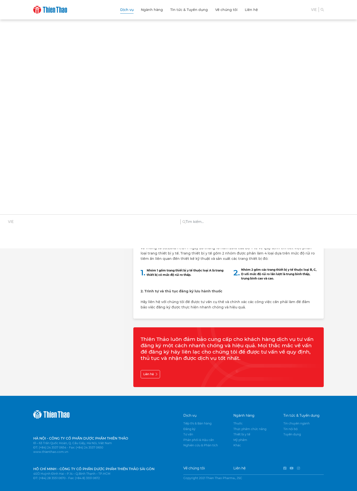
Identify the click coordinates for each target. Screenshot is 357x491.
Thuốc (238, 423)
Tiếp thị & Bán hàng (197, 423)
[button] (314, 9)
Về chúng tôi (226, 10)
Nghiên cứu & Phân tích (200, 445)
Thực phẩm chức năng (249, 429)
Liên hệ (251, 10)
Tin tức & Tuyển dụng (189, 10)
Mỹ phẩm (240, 440)
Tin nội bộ (290, 429)
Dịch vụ (127, 10)
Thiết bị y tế (241, 434)
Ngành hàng (152, 10)
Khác (237, 445)
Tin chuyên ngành (296, 423)
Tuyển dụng (292, 434)
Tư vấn (188, 434)
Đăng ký (189, 429)
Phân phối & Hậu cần (198, 440)
